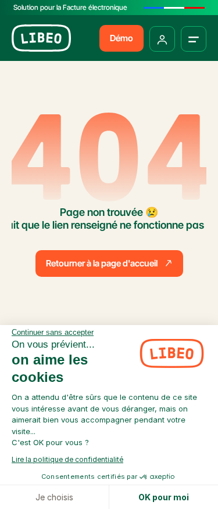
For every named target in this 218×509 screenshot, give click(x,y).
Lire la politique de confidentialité (67, 459)
